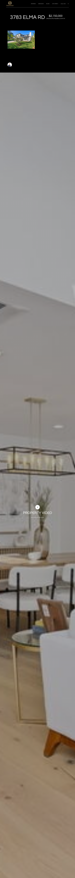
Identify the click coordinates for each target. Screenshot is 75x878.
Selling (48, 3)
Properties (33, 3)
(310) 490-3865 (63, 3)
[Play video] (37, 507)
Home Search (41, 3)
